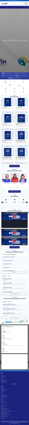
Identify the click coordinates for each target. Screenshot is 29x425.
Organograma (3, 381)
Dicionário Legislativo (3, 382)
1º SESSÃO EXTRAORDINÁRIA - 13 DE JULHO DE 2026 (7, 141)
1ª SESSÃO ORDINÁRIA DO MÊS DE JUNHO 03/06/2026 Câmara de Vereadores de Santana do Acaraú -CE (7, 158)
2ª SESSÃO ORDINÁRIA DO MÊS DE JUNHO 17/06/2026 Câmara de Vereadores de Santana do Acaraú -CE (21, 141)
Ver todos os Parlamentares (15, 191)
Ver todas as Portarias (15, 293)
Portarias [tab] (5, 275)
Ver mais (7, 112)
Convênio (2, 397)
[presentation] (3, 179)
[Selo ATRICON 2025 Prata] (26, 3)
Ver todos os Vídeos (15, 247)
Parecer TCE (2, 400)
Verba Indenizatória (3, 413)
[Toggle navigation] (27, 7)
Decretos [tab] (10, 275)
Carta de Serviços (3, 418)
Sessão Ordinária (4, 107)
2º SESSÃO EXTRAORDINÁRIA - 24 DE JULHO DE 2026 (21, 124)
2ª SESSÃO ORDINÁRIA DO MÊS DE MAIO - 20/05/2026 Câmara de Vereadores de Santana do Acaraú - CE (21, 158)
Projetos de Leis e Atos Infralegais (5, 414)
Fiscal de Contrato (3, 398)
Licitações (2, 385)
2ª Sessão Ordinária (19, 107)
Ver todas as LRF (15, 272)
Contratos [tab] (10, 301)
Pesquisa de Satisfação (4, 412)
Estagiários (2, 401)
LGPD (1, 417)
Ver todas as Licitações (15, 317)
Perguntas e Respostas (4, 402)
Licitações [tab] (5, 301)
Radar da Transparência (4, 396)
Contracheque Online (4, 395)
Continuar (14, 423)
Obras (2, 399)
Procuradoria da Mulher (4, 416)
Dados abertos (3, 415)
